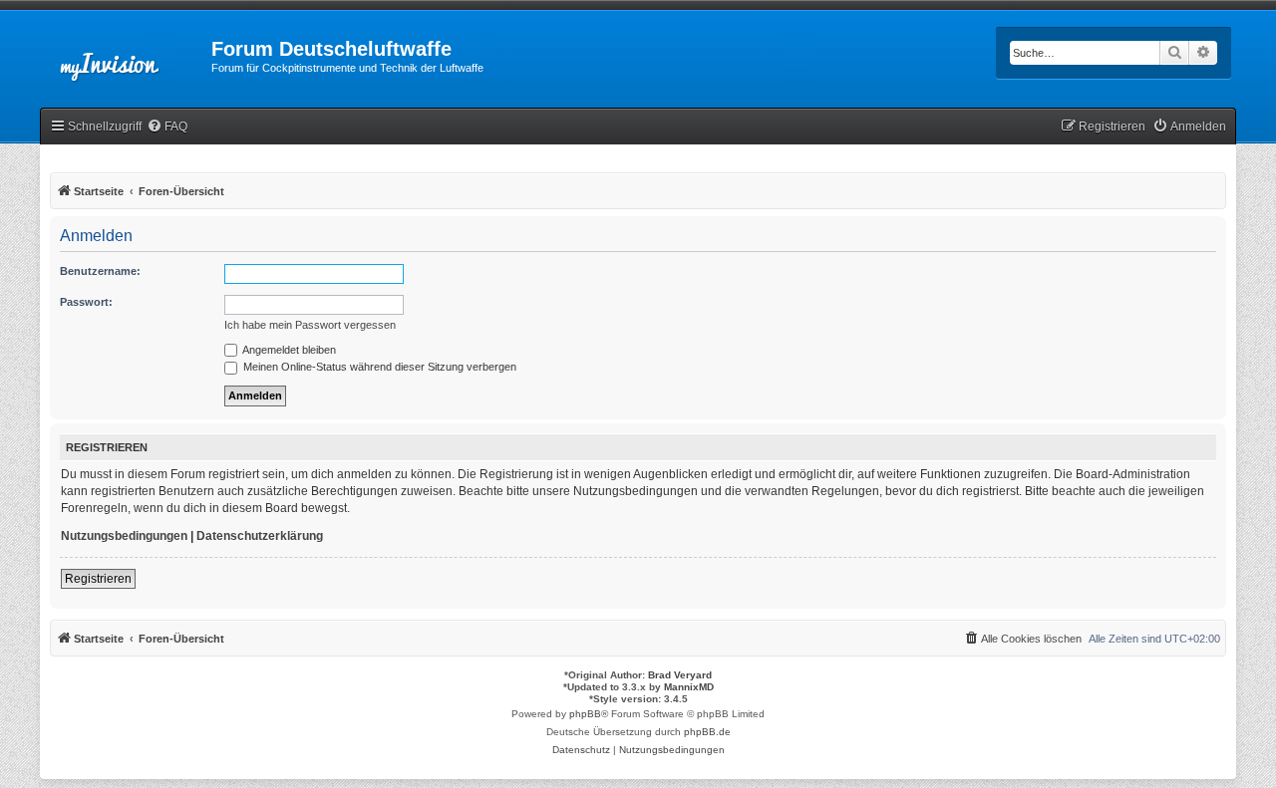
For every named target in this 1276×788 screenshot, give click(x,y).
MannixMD (689, 686)
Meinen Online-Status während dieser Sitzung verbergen (378, 367)
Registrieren (98, 579)
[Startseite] (125, 55)
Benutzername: (100, 271)
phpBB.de (707, 731)
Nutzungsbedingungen (124, 536)
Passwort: (86, 302)
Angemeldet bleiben (288, 350)
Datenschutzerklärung (259, 536)
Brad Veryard (680, 674)
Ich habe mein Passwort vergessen (310, 325)
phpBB (585, 713)
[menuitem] (167, 127)
